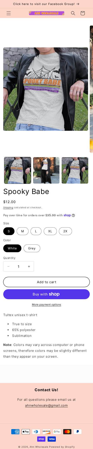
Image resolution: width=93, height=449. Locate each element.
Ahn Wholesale (39, 446)
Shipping (8, 207)
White (12, 248)
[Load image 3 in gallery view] (75, 170)
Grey (32, 248)
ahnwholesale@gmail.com (46, 405)
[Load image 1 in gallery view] (17, 170)
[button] (8, 13)
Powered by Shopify (62, 446)
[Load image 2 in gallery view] (46, 170)
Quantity (9, 258)
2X (65, 231)
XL (50, 231)
